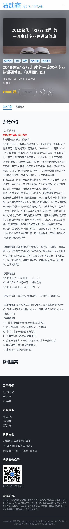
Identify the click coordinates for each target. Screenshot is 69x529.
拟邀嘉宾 (19, 106)
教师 (62, 215)
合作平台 (7, 396)
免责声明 (7, 401)
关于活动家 (8, 392)
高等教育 (53, 193)
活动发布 (7, 425)
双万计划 (12, 148)
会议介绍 (7, 106)
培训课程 (7, 421)
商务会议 (7, 416)
